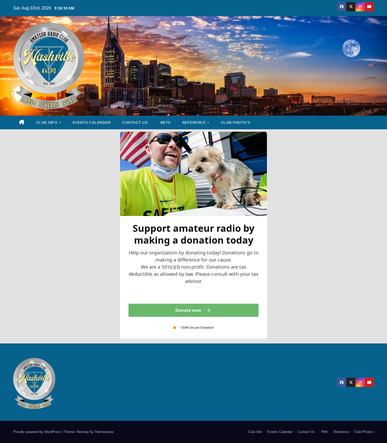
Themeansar (104, 432)
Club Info (47, 122)
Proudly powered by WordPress (37, 432)
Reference (194, 122)
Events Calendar (92, 122)
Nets (165, 122)
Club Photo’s (235, 122)
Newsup (83, 432)
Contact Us (134, 122)
